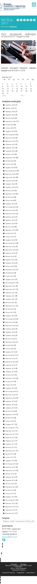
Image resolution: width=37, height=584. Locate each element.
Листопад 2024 (10, 171)
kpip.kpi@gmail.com (9, 537)
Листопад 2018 (10, 391)
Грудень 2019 (10, 352)
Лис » (22, 96)
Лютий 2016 (9, 490)
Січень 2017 (9, 457)
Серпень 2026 (10, 105)
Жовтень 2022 (10, 246)
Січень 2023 (9, 237)
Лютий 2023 (9, 233)
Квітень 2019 (9, 375)
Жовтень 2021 (10, 286)
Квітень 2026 (9, 118)
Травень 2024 (10, 187)
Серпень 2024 (10, 181)
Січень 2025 (9, 164)
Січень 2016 (9, 493)
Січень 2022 (9, 276)
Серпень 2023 (10, 217)
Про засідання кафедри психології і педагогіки (18, 35)
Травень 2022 (10, 263)
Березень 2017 (10, 451)
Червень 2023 (10, 220)
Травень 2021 (10, 299)
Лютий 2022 (9, 273)
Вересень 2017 (10, 434)
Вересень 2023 (10, 214)
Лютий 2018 (9, 418)
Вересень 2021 (10, 289)
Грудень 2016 (10, 461)
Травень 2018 (10, 408)
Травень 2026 (10, 115)
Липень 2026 (9, 108)
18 (12, 89)
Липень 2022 (9, 256)
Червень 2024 (10, 184)
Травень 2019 (10, 372)
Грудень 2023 (10, 204)
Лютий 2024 (9, 197)
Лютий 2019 (9, 382)
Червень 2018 (10, 405)
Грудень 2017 (10, 424)
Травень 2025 (10, 151)
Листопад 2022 (10, 243)
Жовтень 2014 (10, 513)
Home (2, 27)
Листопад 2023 (10, 207)
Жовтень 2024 (10, 174)
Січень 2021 (9, 312)
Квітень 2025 (9, 154)
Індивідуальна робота (18, 570)
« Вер (4, 96)
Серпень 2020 (10, 329)
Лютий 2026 (9, 125)
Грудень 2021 (10, 279)
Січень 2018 (9, 421)
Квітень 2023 (9, 227)
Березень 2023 (10, 230)
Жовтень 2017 (10, 431)
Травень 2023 (10, 223)
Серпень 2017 (10, 437)
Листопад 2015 (10, 500)
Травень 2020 (10, 335)
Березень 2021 (10, 306)
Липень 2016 (9, 474)
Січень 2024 (9, 200)
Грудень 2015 (10, 497)
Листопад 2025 (10, 135)
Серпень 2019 (10, 365)
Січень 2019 (9, 385)
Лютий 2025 (9, 161)
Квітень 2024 (9, 191)
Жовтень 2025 (10, 138)
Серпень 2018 (10, 401)
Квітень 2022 (9, 266)
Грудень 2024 (10, 167)
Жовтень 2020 (10, 322)
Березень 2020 (10, 342)
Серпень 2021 (10, 293)
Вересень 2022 (10, 250)
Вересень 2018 (10, 398)
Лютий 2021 (9, 309)
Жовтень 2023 (10, 210)
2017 (6, 27)
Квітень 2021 (9, 302)
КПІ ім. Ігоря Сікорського (19, 568)
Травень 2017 (10, 444)
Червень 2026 (10, 111)
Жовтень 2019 (10, 358)
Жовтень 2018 (10, 395)
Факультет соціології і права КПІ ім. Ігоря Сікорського (18, 566)
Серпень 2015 (10, 510)
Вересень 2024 (10, 177)
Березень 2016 (10, 487)
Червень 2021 (10, 296)
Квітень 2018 (9, 411)
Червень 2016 (10, 477)
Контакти (23, 564)
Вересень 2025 (10, 141)
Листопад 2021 (10, 283)
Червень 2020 (10, 332)
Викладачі (14, 564)
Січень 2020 (9, 349)
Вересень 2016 (10, 470)
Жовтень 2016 (10, 467)
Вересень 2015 (10, 507)
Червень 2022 (10, 260)
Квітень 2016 (9, 484)
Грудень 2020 (10, 316)
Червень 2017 (10, 441)
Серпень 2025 (10, 144)
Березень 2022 (10, 270)
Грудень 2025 (10, 131)
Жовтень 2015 (10, 503)
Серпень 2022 (10, 253)
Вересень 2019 (10, 362)
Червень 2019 (10, 368)
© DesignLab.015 (19, 572)
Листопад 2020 (10, 319)
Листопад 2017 (10, 428)
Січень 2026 (9, 128)
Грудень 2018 (10, 388)
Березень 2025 (10, 158)
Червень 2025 (10, 148)
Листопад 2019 (10, 355)
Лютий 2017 (9, 454)
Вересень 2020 (10, 326)
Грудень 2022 (10, 240)
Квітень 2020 (9, 339)
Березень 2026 (10, 121)
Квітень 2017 (9, 447)
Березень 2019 (10, 378)
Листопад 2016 (10, 464)
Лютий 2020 (9, 345)
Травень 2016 (10, 480)
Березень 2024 (10, 194)
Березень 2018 (10, 414)
